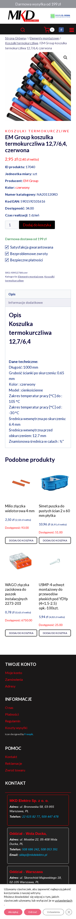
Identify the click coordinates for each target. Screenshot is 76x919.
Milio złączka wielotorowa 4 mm (20, 508)
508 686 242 (30, 849)
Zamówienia (14, 679)
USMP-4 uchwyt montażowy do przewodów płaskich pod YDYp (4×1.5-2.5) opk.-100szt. (53, 596)
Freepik (28, 734)
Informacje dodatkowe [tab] (25, 302)
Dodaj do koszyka (37, 225)
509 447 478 (50, 816)
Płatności (12, 714)
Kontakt (11, 757)
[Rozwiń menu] (71, 29)
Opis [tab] (11, 294)
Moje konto (13, 673)
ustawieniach (63, 900)
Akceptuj (13, 912)
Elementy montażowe (30, 276)
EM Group (30, 181)
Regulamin (12, 721)
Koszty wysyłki (16, 728)
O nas (9, 708)
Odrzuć (32, 912)
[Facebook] (61, 29)
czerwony (22, 187)
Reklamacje (13, 763)
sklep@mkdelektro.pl (33, 854)
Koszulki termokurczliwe (37, 131)
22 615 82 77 (31, 816)
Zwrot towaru (15, 770)
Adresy (10, 686)
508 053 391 (49, 849)
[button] (65, 57)
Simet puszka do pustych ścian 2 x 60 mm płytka (54, 510)
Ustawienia (53, 912)
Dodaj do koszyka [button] (21, 540)
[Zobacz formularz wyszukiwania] (31, 30)
